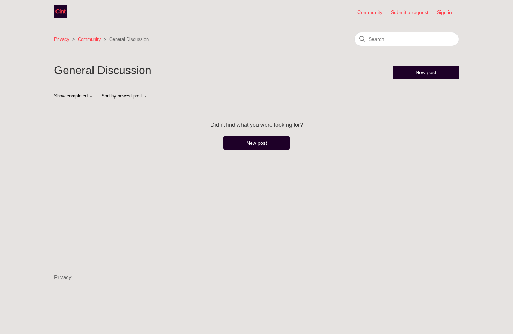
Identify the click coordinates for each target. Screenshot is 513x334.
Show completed (71, 96)
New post (426, 72)
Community (369, 12)
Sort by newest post (122, 96)
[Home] (60, 16)
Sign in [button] (444, 12)
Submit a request (410, 12)
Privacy (61, 39)
